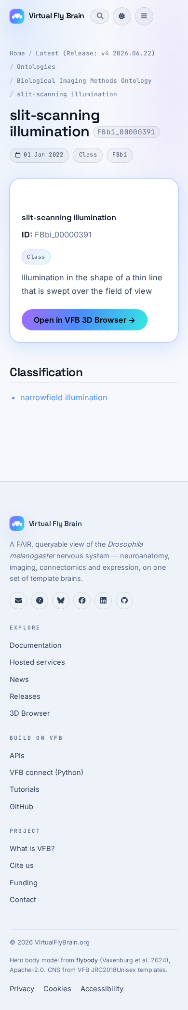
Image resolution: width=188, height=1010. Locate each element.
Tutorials (25, 789)
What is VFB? (32, 848)
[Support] (18, 600)
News (19, 679)
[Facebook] (82, 600)
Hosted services (37, 662)
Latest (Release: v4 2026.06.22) (95, 53)
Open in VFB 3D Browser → (84, 320)
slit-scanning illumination (67, 94)
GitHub (21, 806)
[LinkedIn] (103, 600)
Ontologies (36, 67)
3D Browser (30, 713)
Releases (25, 696)
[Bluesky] (60, 600)
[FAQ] (39, 600)
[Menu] (144, 16)
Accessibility (102, 988)
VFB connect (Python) (46, 772)
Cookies (57, 988)
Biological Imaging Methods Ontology (84, 81)
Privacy (22, 988)
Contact (23, 899)
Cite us (22, 865)
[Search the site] (99, 16)
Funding (24, 883)
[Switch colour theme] (122, 16)
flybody (87, 960)
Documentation (36, 645)
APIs (17, 755)
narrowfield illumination (63, 397)
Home (17, 53)
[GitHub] (124, 600)
